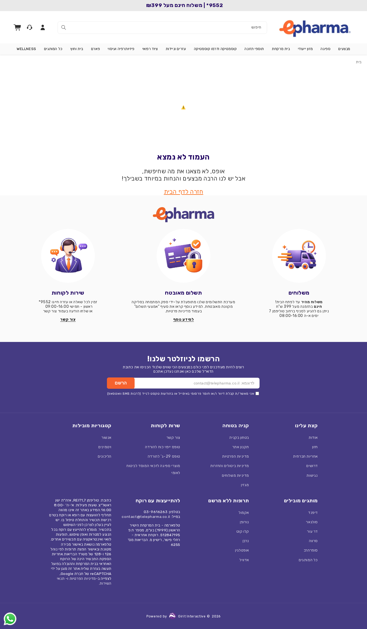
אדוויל (244, 560)
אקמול (244, 512)
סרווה (313, 541)
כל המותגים (308, 560)
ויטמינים (104, 447)
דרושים (312, 466)
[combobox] (162, 28)
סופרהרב (311, 550)
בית (359, 62)
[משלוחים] (299, 256)
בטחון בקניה (239, 437)
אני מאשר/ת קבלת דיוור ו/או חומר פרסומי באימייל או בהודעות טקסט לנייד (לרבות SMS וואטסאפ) (180, 393)
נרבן (246, 541)
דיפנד (313, 512)
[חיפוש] (64, 27)
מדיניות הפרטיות (235, 456)
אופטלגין (242, 550)
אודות (313, 437)
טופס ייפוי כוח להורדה (162, 447)
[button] (344, 49)
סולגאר (312, 522)
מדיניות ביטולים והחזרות (229, 466)
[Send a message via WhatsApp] (10, 619)
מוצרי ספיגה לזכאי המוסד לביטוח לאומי (153, 469)
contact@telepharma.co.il (146, 516)
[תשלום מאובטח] (183, 256)
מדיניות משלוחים (235, 475)
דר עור (312, 531)
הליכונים (104, 456)
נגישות (312, 475)
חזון (315, 447)
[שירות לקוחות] (68, 256)
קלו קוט (242, 531)
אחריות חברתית (305, 456)
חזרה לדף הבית (183, 191)
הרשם (121, 383)
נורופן (244, 522)
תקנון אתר (240, 447)
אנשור (106, 437)
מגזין (245, 485)
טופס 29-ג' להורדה (164, 456)
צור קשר (173, 437)
